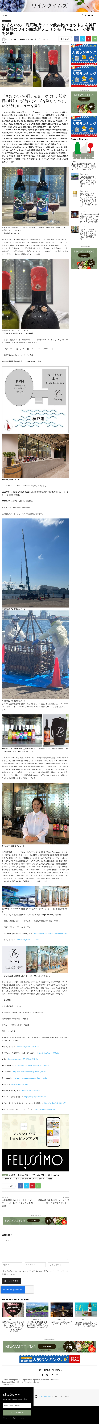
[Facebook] (82, 15)
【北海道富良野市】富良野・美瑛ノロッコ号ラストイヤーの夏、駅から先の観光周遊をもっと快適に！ (88, 181)
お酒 (48, 1175)
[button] (96, 15)
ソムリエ (55, 1175)
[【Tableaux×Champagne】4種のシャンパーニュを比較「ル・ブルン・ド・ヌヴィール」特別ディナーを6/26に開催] (75, 214)
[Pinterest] (88, 38)
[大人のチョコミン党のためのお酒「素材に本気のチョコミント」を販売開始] (86, 1309)
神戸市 (41, 1179)
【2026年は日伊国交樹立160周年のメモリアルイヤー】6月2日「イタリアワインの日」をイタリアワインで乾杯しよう (84, 166)
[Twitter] (82, 38)
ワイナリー (7, 1179)
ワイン (16, 1179)
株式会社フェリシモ (29, 1179)
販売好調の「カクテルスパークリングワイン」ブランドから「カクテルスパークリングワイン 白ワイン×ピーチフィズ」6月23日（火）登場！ (88, 200)
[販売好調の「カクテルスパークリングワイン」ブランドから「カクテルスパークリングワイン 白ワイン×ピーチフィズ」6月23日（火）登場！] (75, 193)
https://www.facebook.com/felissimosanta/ (31, 1078)
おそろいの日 (23, 1175)
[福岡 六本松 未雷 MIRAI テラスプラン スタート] (62, 1309)
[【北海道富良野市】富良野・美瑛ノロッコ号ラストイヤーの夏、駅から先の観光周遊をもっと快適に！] (75, 176)
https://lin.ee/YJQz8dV (19, 1084)
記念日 (49, 1179)
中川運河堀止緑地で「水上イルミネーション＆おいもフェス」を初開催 (17, 1203)
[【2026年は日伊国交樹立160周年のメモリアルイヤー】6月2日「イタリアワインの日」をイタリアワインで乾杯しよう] (84, 150)
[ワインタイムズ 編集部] (4, 39)
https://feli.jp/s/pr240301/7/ (45, 1109)
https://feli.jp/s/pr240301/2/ (48, 1053)
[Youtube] (92, 15)
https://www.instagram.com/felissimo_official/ (32, 1065)
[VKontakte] (88, 15)
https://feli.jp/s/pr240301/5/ (55, 1103)
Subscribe (17, 1413)
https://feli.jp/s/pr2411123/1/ (28, 940)
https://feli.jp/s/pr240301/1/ (28, 1047)
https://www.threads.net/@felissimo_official (29, 1072)
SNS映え (12, 1175)
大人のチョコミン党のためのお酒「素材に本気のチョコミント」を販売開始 (86, 1324)
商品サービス (6, 21)
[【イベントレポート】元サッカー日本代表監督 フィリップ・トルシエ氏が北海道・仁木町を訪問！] (75, 229)
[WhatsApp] (94, 38)
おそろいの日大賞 (37, 1175)
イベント (73, 161)
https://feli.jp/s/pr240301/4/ (35, 1097)
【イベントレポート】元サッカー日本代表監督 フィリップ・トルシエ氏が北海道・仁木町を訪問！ (88, 234)
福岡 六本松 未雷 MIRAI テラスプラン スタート (61, 1323)
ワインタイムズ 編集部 (17, 39)
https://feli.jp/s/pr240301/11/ (32, 1091)
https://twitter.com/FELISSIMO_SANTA (23, 1059)
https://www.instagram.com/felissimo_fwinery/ (50, 933)
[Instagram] (85, 15)
